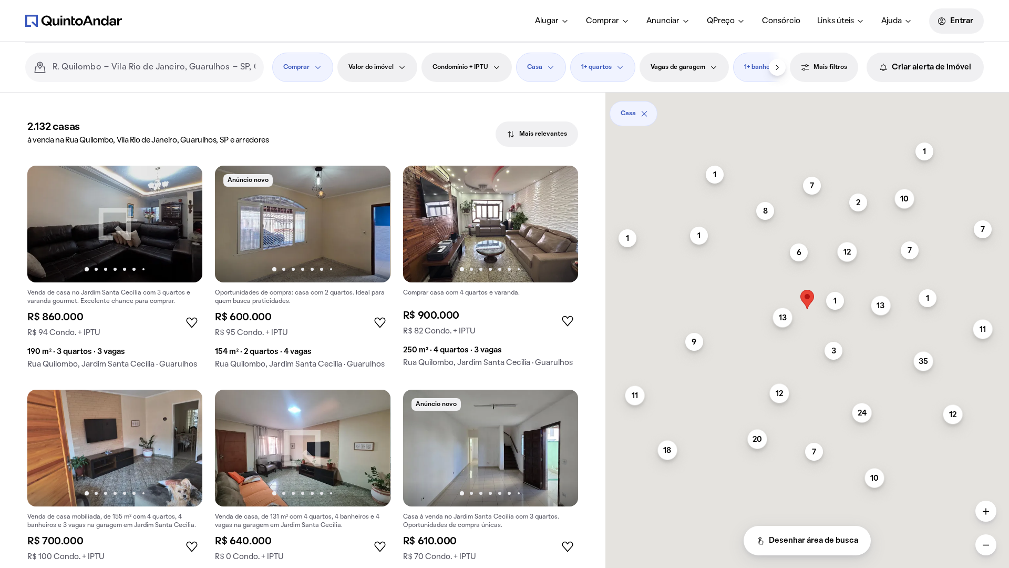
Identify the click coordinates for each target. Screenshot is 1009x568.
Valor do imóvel (371, 67)
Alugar (547, 21)
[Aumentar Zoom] (985, 511)
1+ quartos (596, 67)
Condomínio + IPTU (460, 67)
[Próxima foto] (183, 224)
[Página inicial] (73, 20)
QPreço (721, 21)
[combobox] (154, 67)
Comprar (602, 21)
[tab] (537, 134)
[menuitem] (552, 21)
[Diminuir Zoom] (985, 544)
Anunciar (662, 21)
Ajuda (891, 21)
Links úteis (835, 21)
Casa (534, 67)
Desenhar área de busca (813, 540)
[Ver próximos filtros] (777, 67)
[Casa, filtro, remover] (644, 113)
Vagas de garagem (678, 67)
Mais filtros (830, 67)
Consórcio (781, 21)
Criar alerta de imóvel (931, 67)
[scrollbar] (807, 110)
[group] (114, 271)
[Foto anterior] (46, 224)
